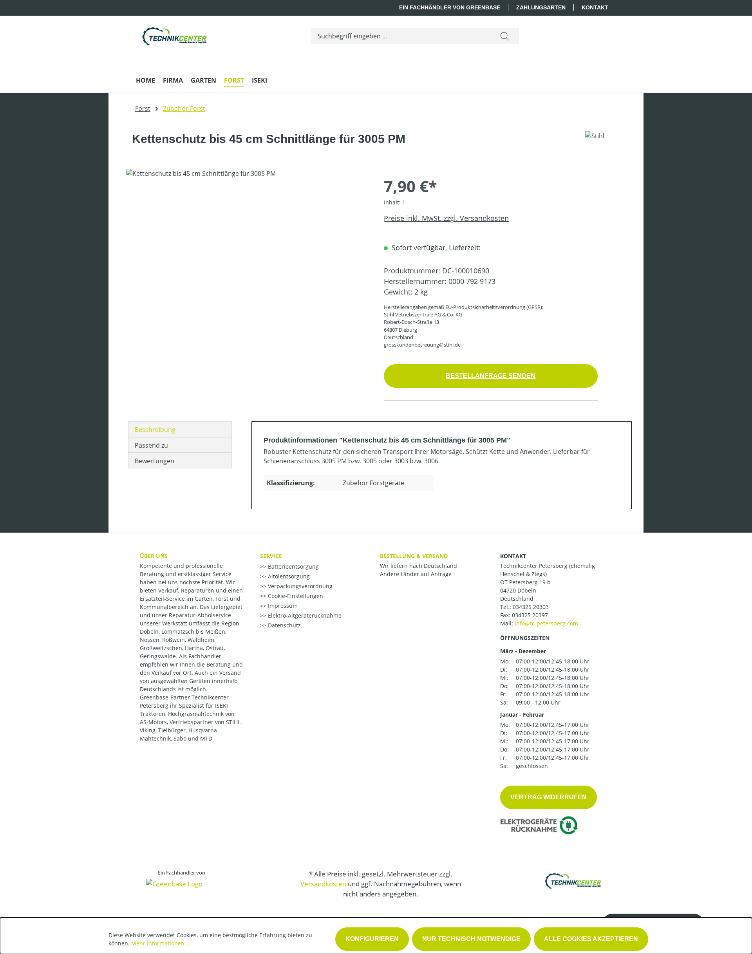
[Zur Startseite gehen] (175, 34)
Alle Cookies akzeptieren (591, 939)
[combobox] (401, 36)
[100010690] (247, 253)
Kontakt (595, 7)
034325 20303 (531, 607)
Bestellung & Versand (414, 556)
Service (271, 556)
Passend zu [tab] (151, 445)
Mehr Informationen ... (161, 943)
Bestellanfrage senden (490, 375)
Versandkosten (323, 883)
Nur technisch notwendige (471, 939)
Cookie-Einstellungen (294, 596)
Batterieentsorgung (292, 566)
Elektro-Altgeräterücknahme (304, 615)
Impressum (282, 605)
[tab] (180, 429)
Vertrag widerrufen (548, 797)
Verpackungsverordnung (299, 586)
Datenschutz (283, 625)
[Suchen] (505, 36)
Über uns (154, 556)
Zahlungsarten (541, 7)
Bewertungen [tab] (154, 461)
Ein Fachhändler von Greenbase (449, 7)
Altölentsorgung (288, 576)
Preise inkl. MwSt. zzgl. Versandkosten (446, 218)
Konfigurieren (372, 939)
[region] (247, 253)
